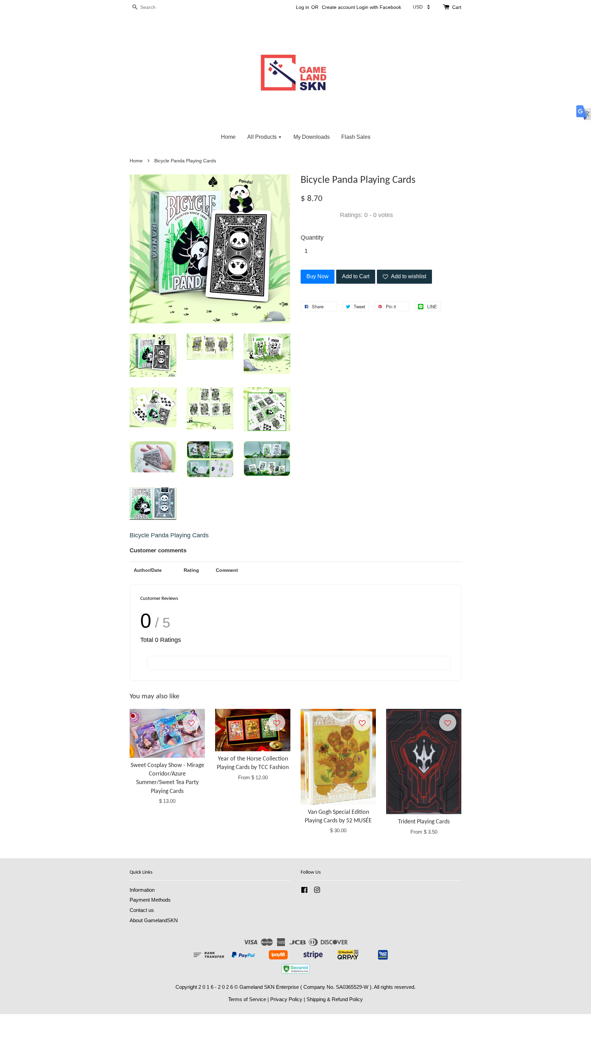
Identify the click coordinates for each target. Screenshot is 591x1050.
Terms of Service (247, 999)
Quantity (312, 237)
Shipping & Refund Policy (334, 999)
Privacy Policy (286, 999)
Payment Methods (150, 900)
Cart (456, 7)
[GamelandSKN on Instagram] (317, 891)
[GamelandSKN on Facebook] (304, 891)
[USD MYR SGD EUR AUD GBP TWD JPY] (421, 7)
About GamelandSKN (154, 920)
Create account (338, 7)
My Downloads (311, 137)
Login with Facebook (378, 7)
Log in (302, 7)
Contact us (142, 910)
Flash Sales (355, 137)
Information (142, 890)
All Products (262, 137)
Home (228, 137)
